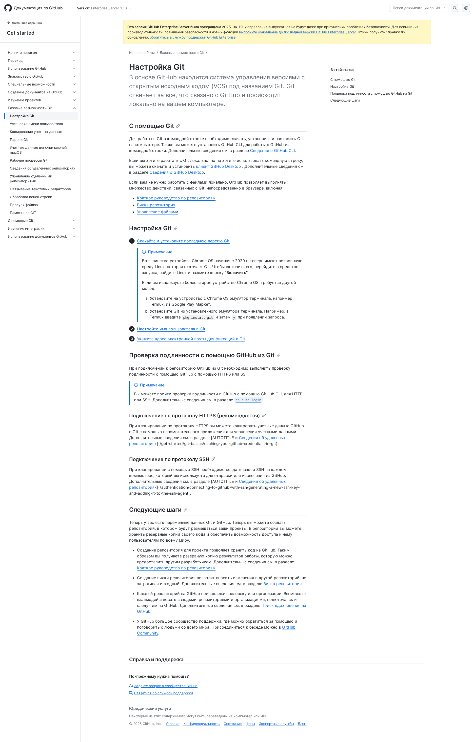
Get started (21, 33)
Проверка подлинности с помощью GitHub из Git (202, 355)
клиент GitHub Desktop (218, 166)
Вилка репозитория (156, 204)
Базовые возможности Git (182, 52)
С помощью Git (151, 125)
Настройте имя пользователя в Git (171, 328)
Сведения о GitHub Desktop (177, 172)
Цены (250, 723)
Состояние (233, 723)
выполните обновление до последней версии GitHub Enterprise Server (297, 32)
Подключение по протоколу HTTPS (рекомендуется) (194, 416)
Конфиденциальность (201, 723)
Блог (302, 723)
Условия (172, 723)
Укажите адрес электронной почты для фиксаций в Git (191, 338)
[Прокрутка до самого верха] (463, 731)
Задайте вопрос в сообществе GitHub (166, 686)
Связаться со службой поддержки (163, 693)
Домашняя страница (27, 23)
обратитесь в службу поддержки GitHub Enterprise (193, 37)
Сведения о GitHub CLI (272, 150)
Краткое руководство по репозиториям (176, 197)
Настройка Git (150, 228)
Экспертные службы (276, 723)
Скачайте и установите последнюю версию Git (183, 240)
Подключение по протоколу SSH (169, 459)
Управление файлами (157, 211)
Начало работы (142, 52)
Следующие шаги (155, 509)
